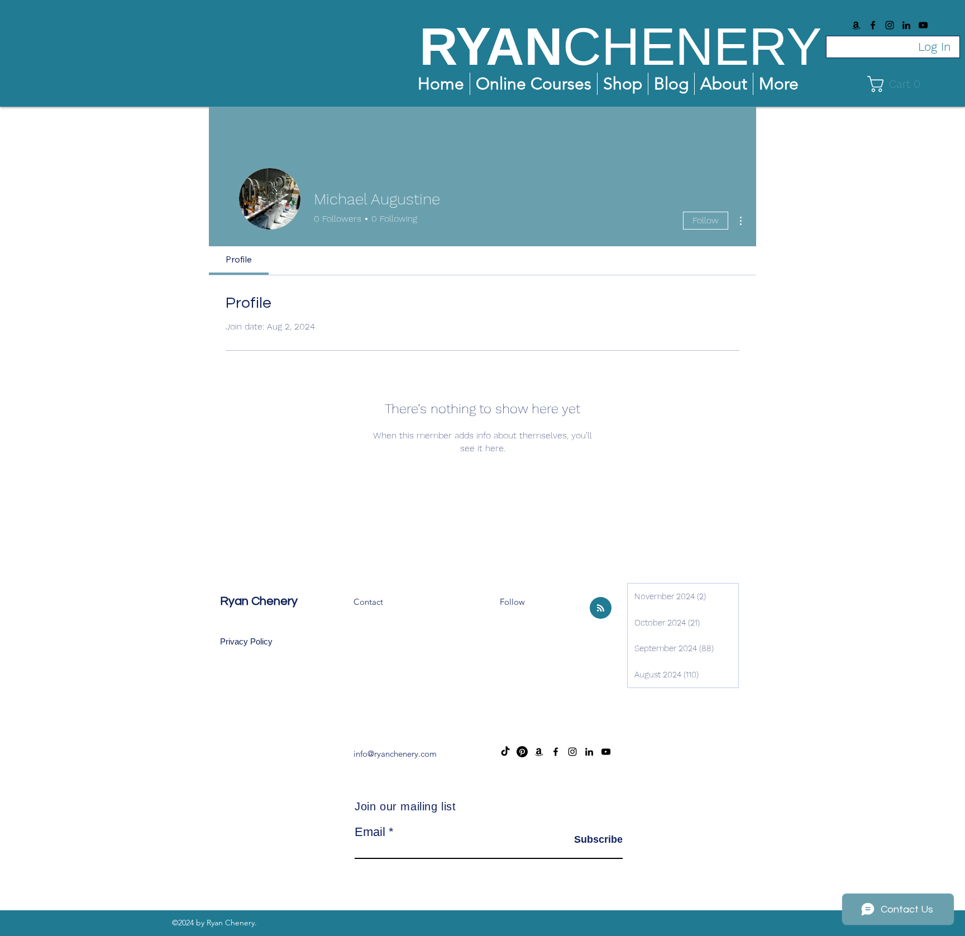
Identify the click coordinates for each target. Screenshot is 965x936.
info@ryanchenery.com (395, 753)
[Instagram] (889, 25)
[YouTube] (923, 25)
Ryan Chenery (259, 601)
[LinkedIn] (906, 25)
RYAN (491, 46)
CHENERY (692, 46)
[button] (898, 84)
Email (370, 832)
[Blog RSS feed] (601, 608)
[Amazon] (856, 25)
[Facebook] (872, 25)
